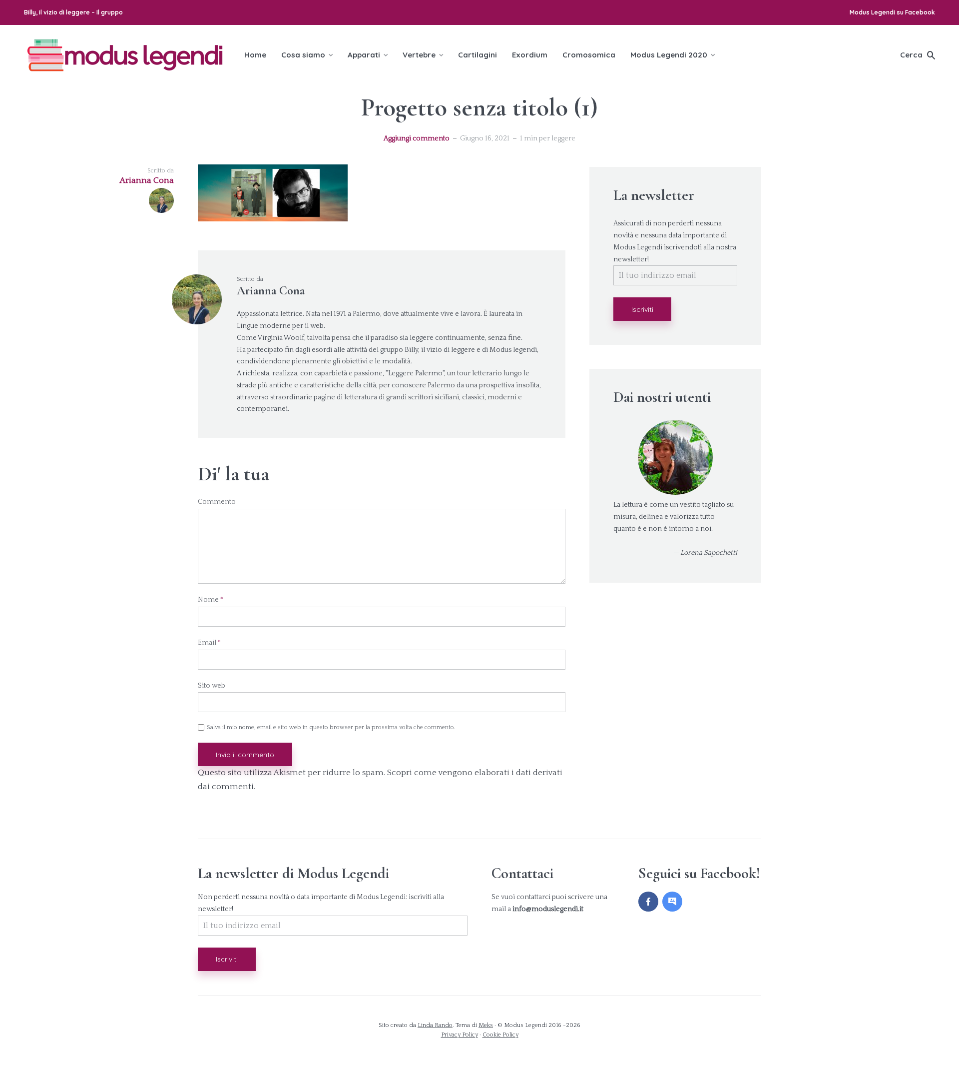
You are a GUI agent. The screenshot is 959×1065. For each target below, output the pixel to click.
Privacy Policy (459, 1035)
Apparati (364, 54)
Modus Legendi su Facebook (892, 12)
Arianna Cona (271, 290)
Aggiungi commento (417, 138)
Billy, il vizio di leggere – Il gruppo (73, 12)
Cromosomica (588, 54)
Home (255, 54)
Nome (210, 600)
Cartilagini (477, 54)
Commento (217, 502)
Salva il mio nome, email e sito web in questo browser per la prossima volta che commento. (331, 728)
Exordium (529, 54)
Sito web (211, 686)
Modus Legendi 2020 (668, 54)
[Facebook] (648, 902)
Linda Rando (435, 1025)
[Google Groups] (672, 902)
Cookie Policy (500, 1035)
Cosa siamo (303, 54)
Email (209, 643)
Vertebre (419, 54)
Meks (486, 1025)
